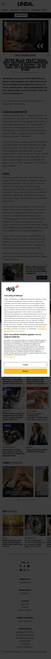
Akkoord (25, 371)
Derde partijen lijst (9, 357)
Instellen (25, 365)
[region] (25, 329)
